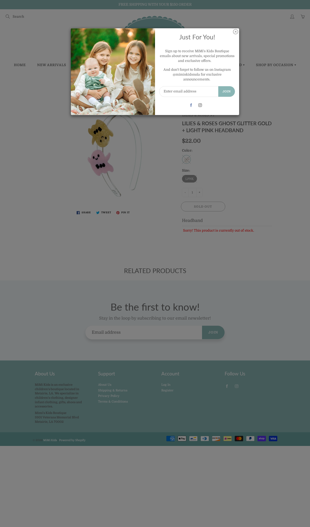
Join (226, 91)
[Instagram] (200, 105)
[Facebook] (191, 105)
